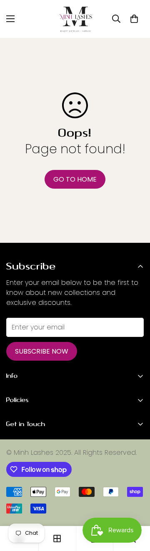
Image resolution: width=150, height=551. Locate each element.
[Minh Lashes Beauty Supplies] (75, 19)
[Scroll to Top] (135, 507)
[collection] (57, 538)
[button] (134, 18)
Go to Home (75, 179)
